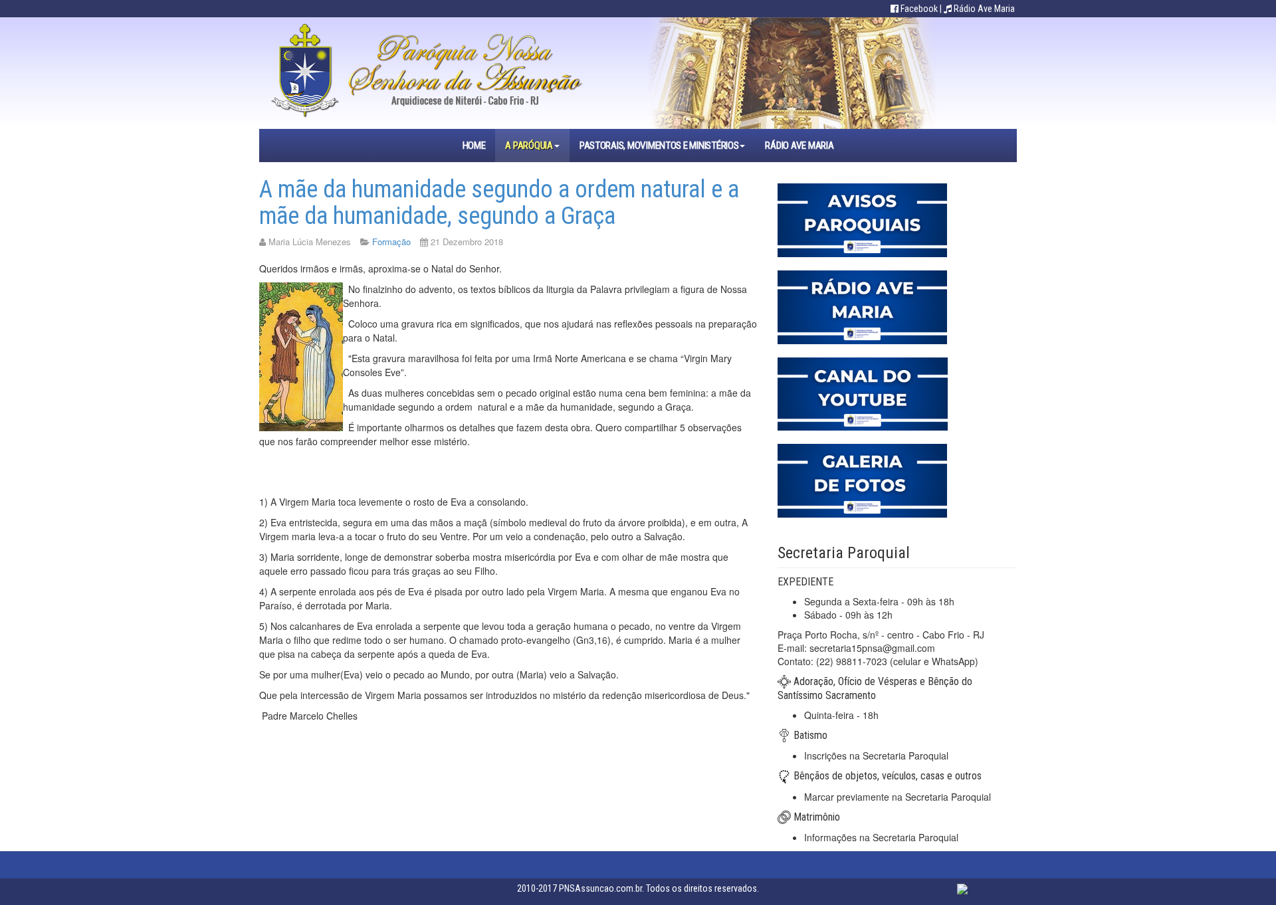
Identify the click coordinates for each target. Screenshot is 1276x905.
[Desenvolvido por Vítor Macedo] (962, 888)
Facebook (919, 8)
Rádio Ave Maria (984, 8)
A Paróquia (528, 145)
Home (474, 145)
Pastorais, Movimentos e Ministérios (659, 145)
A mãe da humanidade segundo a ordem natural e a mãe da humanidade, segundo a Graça (499, 202)
